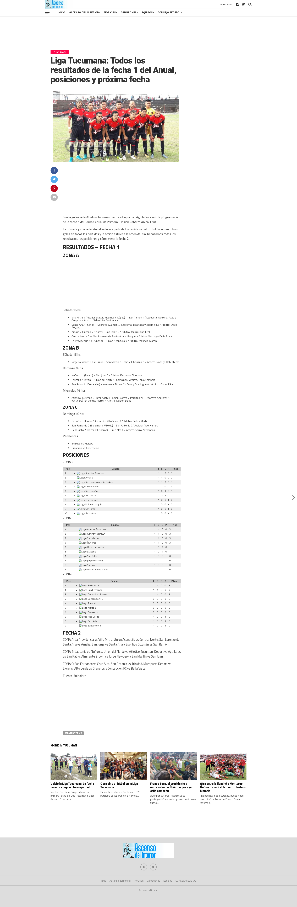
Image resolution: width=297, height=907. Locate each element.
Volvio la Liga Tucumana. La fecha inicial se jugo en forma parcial (72, 785)
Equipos (147, 12)
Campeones (128, 12)
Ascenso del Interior (84, 12)
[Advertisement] (148, 34)
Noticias (110, 12)
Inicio (61, 12)
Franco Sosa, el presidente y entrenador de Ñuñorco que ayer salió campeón (171, 787)
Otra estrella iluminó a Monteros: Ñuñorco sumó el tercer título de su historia (223, 787)
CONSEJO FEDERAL (169, 12)
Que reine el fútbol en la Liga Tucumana (119, 785)
